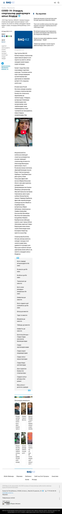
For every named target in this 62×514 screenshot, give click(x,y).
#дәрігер (4, 46)
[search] (58, 3)
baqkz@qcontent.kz (7, 493)
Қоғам (27, 479)
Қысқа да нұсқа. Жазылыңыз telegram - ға (6, 67)
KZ (55, 2)
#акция (4, 51)
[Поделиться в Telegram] (4, 36)
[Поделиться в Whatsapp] (9, 36)
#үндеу (4, 56)
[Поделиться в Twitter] (7, 36)
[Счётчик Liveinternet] (6, 503)
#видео (4, 58)
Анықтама (55, 476)
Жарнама (19, 476)
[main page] (29, 3)
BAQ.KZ (3, 42)
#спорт (4, 49)
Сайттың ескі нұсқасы (41, 476)
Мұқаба (4, 8)
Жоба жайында (9, 476)
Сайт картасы (6, 501)
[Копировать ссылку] (11, 36)
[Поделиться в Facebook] (2, 36)
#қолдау (4, 53)
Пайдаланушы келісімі (8, 498)
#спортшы (5, 55)
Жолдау (34, 479)
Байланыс (28, 476)
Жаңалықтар (11, 8)
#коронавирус (6, 47)
